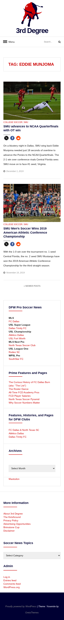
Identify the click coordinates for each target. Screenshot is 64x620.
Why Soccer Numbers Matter (24, 402)
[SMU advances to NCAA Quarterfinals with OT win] (32, 100)
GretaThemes (32, 612)
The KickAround (12, 517)
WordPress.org (11, 587)
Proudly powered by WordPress (21, 606)
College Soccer (13, 122)
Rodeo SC (14, 352)
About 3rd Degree (13, 513)
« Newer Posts (32, 286)
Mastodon (14, 479)
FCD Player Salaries (20, 395)
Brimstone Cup (11, 527)
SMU (26, 122)
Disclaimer (9, 530)
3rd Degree (32, 30)
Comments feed (12, 583)
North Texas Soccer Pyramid (24, 399)
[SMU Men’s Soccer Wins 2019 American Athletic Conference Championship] (32, 202)
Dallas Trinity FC (17, 328)
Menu (10, 41)
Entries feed (9, 580)
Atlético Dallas (16, 335)
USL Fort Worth (17, 338)
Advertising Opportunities (17, 524)
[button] (6, 138)
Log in (6, 577)
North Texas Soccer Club (22, 345)
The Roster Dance (19, 389)
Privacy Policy (10, 520)
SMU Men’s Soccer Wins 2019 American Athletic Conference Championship (25, 232)
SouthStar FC (16, 359)
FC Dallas (14, 321)
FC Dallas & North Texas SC (24, 430)
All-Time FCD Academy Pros (24, 392)
